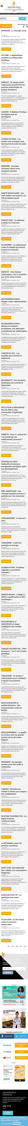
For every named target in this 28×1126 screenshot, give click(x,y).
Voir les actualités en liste (23, 26)
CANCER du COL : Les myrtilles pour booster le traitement (11, 355)
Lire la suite (6, 49)
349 (13, 946)
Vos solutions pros (21, 1057)
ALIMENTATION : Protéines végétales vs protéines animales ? (12, 569)
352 (25, 946)
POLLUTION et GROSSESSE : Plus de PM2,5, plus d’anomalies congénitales (13, 409)
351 (21, 946)
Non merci (17, 1123)
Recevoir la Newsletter (14, 1032)
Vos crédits (21, 1051)
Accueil (3, 13)
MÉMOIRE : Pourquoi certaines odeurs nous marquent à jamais (10, 168)
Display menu (2, 5)
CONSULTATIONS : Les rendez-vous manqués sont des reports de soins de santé (13, 141)
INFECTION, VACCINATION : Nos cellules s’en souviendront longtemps (14, 870)
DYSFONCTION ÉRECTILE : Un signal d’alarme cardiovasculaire (14, 818)
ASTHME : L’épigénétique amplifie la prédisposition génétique (12, 57)
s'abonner (8, 1113)
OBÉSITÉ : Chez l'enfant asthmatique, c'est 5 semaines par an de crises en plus (13, 274)
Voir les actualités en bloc (27, 26)
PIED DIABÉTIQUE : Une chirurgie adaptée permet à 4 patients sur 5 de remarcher (13, 493)
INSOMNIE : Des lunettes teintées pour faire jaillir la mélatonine (12, 764)
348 (9, 946)
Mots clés (3, 18)
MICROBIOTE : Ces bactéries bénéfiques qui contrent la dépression (13, 382)
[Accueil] (14, 3)
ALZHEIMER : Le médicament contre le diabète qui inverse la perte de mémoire (13, 247)
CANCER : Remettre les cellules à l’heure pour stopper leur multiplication (14, 791)
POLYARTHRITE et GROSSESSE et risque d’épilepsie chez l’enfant (11, 624)
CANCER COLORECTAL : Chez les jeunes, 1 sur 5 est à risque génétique (13, 651)
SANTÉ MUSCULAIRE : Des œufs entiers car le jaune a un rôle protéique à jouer (13, 195)
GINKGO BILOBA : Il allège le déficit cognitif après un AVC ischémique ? (13, 597)
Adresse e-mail (6, 966)
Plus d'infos (15, 1120)
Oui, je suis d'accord (6, 1123)
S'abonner (8, 972)
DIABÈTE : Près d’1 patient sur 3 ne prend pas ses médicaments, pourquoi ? (14, 436)
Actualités (8, 13)
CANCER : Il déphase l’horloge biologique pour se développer (14, 114)
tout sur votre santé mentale (21, 1045)
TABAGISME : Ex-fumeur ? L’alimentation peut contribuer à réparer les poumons (13, 678)
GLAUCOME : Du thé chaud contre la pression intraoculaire (12, 922)
